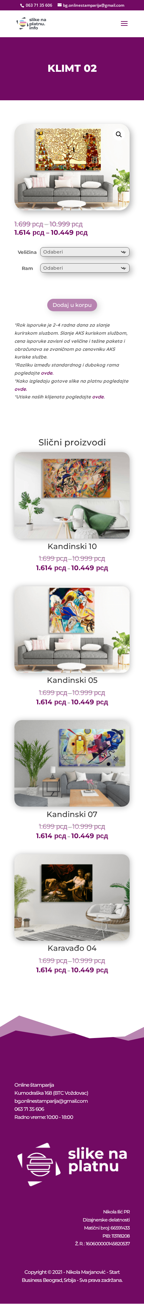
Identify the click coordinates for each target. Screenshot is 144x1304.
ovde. (47, 373)
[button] (119, 134)
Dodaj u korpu (72, 305)
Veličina (27, 252)
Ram (27, 268)
